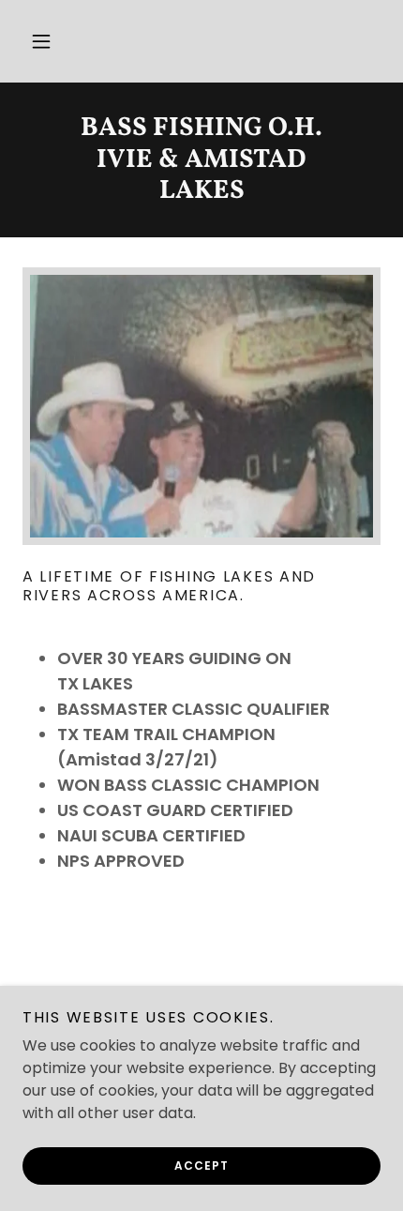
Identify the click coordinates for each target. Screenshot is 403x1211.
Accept (201, 1165)
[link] (201, 160)
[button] (41, 41)
